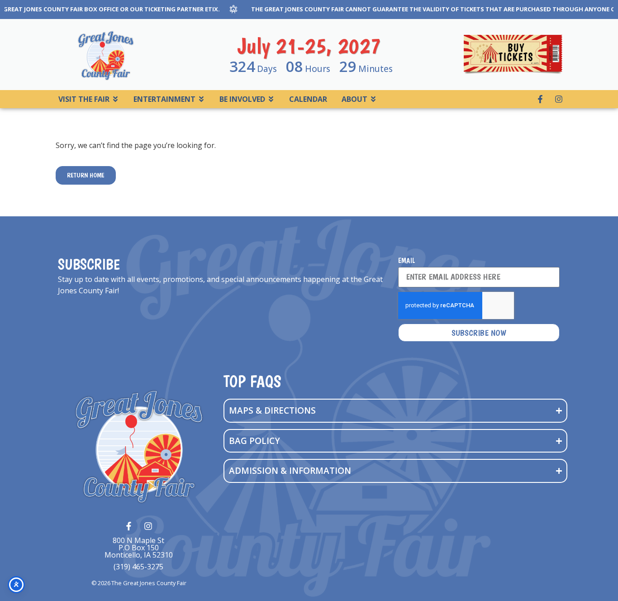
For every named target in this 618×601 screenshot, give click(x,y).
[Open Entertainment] (201, 99)
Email (406, 261)
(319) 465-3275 (138, 567)
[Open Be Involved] (271, 99)
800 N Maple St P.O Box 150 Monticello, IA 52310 (139, 547)
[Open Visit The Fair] (115, 99)
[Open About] (373, 99)
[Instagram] (559, 99)
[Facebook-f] (540, 99)
